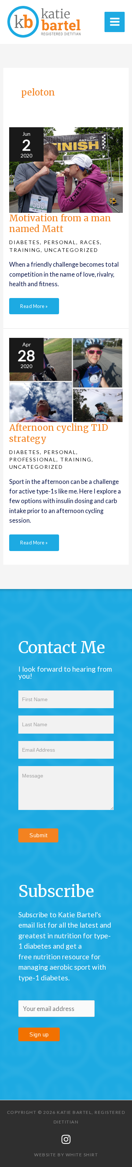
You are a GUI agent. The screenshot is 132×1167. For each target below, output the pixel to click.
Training (25, 250)
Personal (60, 242)
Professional (32, 459)
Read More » (34, 303)
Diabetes (24, 242)
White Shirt (82, 1154)
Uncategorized (71, 250)
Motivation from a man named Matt (60, 223)
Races (90, 242)
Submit (38, 835)
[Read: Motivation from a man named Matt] (65, 169)
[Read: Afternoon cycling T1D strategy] (65, 379)
